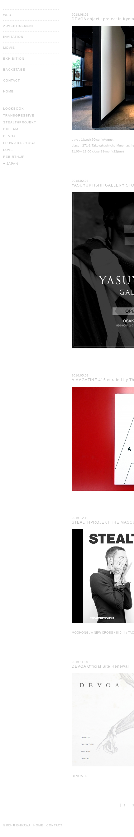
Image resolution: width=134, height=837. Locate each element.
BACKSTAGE (14, 69)
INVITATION (13, 36)
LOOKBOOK (13, 108)
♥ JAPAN (10, 163)
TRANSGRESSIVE (18, 115)
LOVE (8, 150)
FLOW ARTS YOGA (19, 143)
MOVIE (9, 47)
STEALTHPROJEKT (19, 122)
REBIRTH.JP (14, 156)
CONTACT (11, 80)
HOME (8, 91)
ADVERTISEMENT (18, 25)
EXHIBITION (13, 58)
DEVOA (9, 136)
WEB (7, 15)
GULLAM (10, 129)
